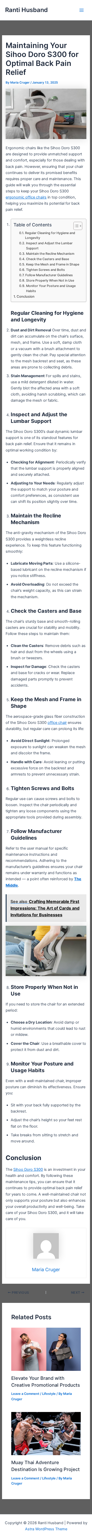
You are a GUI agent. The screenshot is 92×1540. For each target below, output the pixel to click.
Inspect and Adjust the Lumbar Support (49, 245)
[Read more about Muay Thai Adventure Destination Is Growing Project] (45, 1433)
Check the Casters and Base (47, 259)
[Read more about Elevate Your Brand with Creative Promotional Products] (45, 1349)
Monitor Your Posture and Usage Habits (51, 288)
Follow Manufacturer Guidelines (49, 275)
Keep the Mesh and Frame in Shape (52, 264)
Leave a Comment (25, 1394)
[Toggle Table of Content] (75, 226)
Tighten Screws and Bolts (45, 270)
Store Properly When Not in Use (50, 280)
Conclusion (25, 296)
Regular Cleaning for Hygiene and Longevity (50, 235)
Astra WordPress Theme (46, 1529)
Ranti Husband (26, 10)
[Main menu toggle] (81, 10)
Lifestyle (49, 1394)
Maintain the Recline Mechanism (50, 254)
